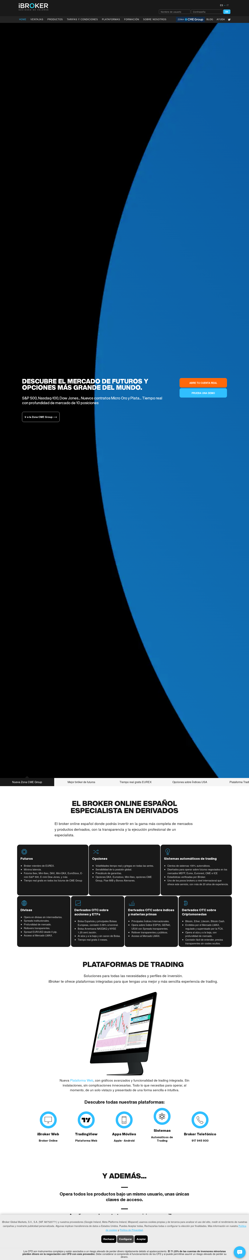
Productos (55, 19)
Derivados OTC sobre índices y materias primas (151, 912)
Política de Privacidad (131, 1230)
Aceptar (141, 1239)
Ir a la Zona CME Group (41, 417)
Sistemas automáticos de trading (190, 858)
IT (228, 5)
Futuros (26, 858)
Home (22, 19)
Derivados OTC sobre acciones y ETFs (91, 912)
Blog (209, 19)
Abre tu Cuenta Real (203, 382)
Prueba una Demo (203, 393)
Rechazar (109, 1239)
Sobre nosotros (164, 1254)
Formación (131, 19)
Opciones (99, 858)
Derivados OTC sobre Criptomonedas (199, 912)
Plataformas (111, 19)
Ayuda (221, 19)
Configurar (125, 1239)
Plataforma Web (81, 1080)
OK (226, 11)
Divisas (26, 910)
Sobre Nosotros (155, 19)
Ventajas (36, 19)
